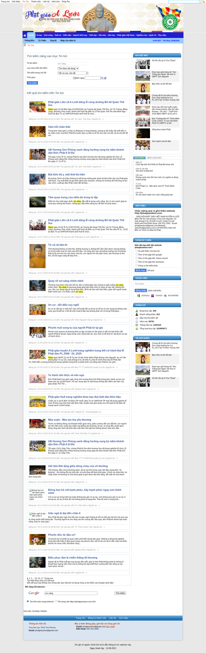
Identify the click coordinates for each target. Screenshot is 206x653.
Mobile (44, 611)
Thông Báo (29, 40)
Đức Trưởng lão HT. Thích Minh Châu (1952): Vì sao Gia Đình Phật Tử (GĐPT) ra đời (165, 120)
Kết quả (150, 270)
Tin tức (31, 35)
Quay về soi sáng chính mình (66, 281)
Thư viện (162, 35)
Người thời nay (80, 35)
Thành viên (36, 1)
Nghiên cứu (141, 35)
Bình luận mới (154, 158)
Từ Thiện (42, 40)
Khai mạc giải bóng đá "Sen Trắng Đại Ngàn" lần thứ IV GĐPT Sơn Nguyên (164, 74)
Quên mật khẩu (154, 290)
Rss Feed (204, 1)
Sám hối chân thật (59, 127)
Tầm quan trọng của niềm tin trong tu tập (73, 197)
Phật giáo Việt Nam (126, 35)
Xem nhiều (139, 158)
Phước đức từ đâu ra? (62, 534)
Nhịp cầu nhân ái (67, 40)
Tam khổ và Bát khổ (144, 171)
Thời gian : (31, 77)
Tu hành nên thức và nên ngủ (66, 375)
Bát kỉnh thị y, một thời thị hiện (66, 174)
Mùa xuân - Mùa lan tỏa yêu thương (69, 419)
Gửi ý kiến (110, 626)
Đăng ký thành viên (97, 618)
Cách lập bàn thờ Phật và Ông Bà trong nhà (155, 164)
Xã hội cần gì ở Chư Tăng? (164, 60)
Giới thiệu (16, 1)
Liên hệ (46, 1)
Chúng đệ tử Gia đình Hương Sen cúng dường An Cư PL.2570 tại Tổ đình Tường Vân (165, 97)
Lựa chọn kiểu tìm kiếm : (37, 68)
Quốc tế (152, 35)
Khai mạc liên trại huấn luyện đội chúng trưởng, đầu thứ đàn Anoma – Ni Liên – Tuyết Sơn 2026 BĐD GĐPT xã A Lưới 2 (165, 110)
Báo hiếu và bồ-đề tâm (162, 84)
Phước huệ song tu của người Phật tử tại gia (75, 327)
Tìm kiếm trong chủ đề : (37, 73)
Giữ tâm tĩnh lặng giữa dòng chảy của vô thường (78, 466)
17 (42, 578)
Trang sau (48, 578)
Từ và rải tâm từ (57, 244)
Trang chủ (5, 1)
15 (36, 578)
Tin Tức (25, 1)
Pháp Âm (66, 1)
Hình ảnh (56, 1)
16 (39, 578)
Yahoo (158, 295)
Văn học (111, 35)
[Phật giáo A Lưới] (52, 12)
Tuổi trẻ (58, 35)
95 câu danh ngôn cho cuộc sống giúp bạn (154, 195)
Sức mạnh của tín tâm (161, 141)
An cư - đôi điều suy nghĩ (63, 304)
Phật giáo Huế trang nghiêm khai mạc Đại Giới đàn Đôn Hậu (84, 397)
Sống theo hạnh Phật (161, 129)
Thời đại (93, 35)
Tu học (39, 35)
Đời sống (48, 35)
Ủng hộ (53, 40)
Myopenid (173, 295)
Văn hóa (102, 35)
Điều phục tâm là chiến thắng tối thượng (72, 557)
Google (145, 295)
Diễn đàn (67, 35)
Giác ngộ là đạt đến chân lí (64, 513)
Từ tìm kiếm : (32, 63)
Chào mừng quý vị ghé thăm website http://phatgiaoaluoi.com (155, 212)
